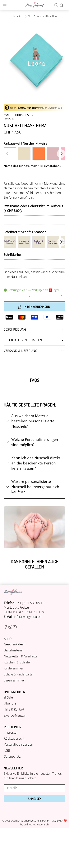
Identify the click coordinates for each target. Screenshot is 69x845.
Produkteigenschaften (23, 340)
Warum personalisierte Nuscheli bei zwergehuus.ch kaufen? (35, 486)
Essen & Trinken (14, 680)
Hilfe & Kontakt (14, 709)
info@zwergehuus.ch (28, 617)
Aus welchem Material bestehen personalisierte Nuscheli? (32, 421)
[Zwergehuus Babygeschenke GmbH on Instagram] (10, 627)
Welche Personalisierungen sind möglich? (34, 442)
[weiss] (10, 153)
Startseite (17, 16)
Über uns (10, 703)
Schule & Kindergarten (19, 674)
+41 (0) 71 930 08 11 (30, 603)
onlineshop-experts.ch (36, 824)
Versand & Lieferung (20, 351)
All (29, 16)
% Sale (8, 697)
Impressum (11, 732)
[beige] (24, 153)
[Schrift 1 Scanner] (10, 242)
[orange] (38, 153)
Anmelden (34, 799)
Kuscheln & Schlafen (17, 662)
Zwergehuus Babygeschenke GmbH (30, 820)
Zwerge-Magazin (15, 715)
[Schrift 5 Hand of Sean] (53, 242)
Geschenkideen (14, 644)
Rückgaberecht (14, 738)
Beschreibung (15, 329)
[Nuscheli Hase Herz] (34, 61)
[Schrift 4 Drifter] (38, 242)
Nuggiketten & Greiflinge (20, 656)
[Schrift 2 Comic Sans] (24, 242)
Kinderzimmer (13, 668)
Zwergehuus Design (19, 115)
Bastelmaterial (13, 650)
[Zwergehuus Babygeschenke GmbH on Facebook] (5, 627)
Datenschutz (12, 756)
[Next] (61, 153)
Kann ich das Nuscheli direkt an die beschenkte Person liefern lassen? (35, 463)
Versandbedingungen (18, 744)
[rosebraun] (53, 153)
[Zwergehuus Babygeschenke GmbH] (34, 5)
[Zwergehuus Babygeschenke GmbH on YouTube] (15, 627)
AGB (7, 750)
